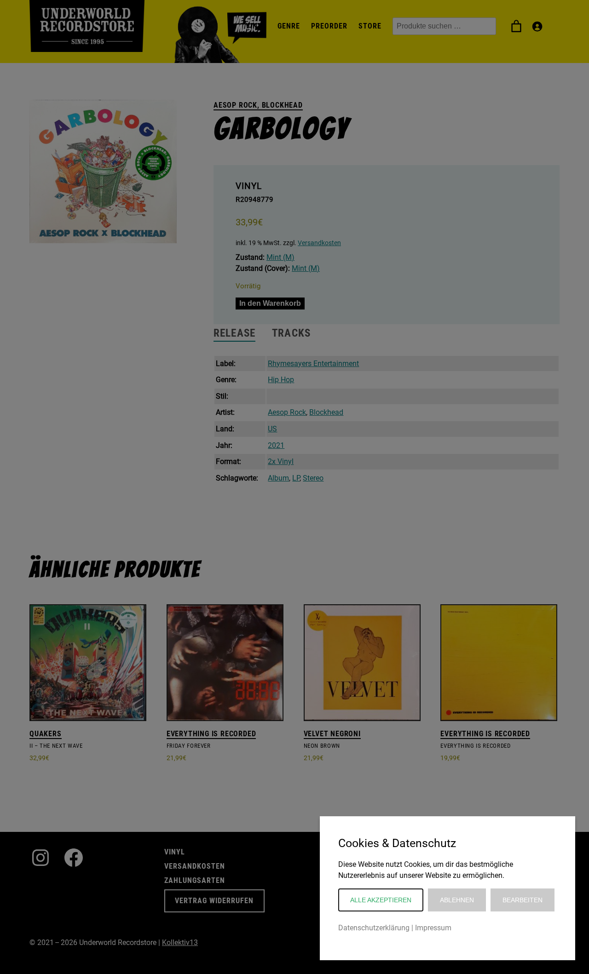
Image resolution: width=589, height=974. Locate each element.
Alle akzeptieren (380, 900)
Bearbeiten (522, 900)
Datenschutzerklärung (374, 927)
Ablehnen (457, 900)
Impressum (433, 927)
